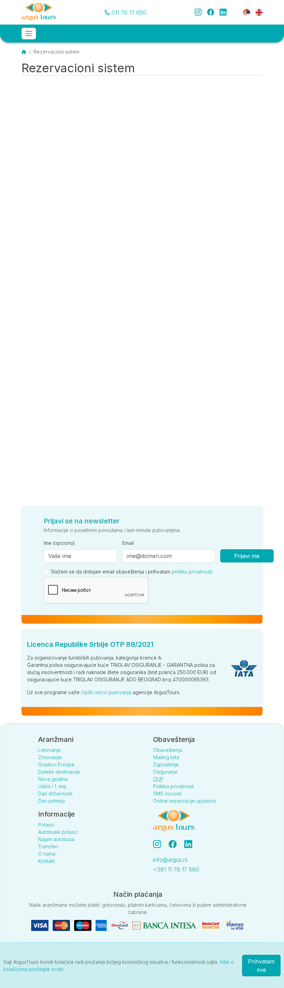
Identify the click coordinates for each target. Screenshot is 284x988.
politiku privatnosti (191, 572)
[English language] (256, 12)
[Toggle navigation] (28, 33)
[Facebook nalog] (175, 844)
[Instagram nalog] (160, 844)
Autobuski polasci (58, 832)
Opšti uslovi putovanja (106, 692)
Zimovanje (50, 757)
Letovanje (49, 750)
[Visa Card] (40, 925)
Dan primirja (51, 801)
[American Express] (101, 925)
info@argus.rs (170, 859)
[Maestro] (83, 925)
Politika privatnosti (173, 786)
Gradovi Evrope (56, 764)
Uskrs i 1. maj (52, 786)
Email (128, 543)
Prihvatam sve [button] (261, 965)
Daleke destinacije (59, 772)
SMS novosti (167, 793)
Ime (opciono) (59, 543)
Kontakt (46, 861)
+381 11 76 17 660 (176, 869)
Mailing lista (166, 757)
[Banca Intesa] (165, 925)
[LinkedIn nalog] (189, 844)
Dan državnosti (55, 793)
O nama (46, 854)
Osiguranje (165, 772)
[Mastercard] (62, 925)
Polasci (46, 825)
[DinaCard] (120, 925)
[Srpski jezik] (246, 12)
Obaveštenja (167, 750)
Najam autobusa (56, 839)
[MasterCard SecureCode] (211, 925)
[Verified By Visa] (234, 925)
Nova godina (53, 779)
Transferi (48, 846)
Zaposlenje (166, 764)
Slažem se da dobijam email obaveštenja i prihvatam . (132, 572)
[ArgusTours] (38, 12)
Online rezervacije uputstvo (184, 801)
